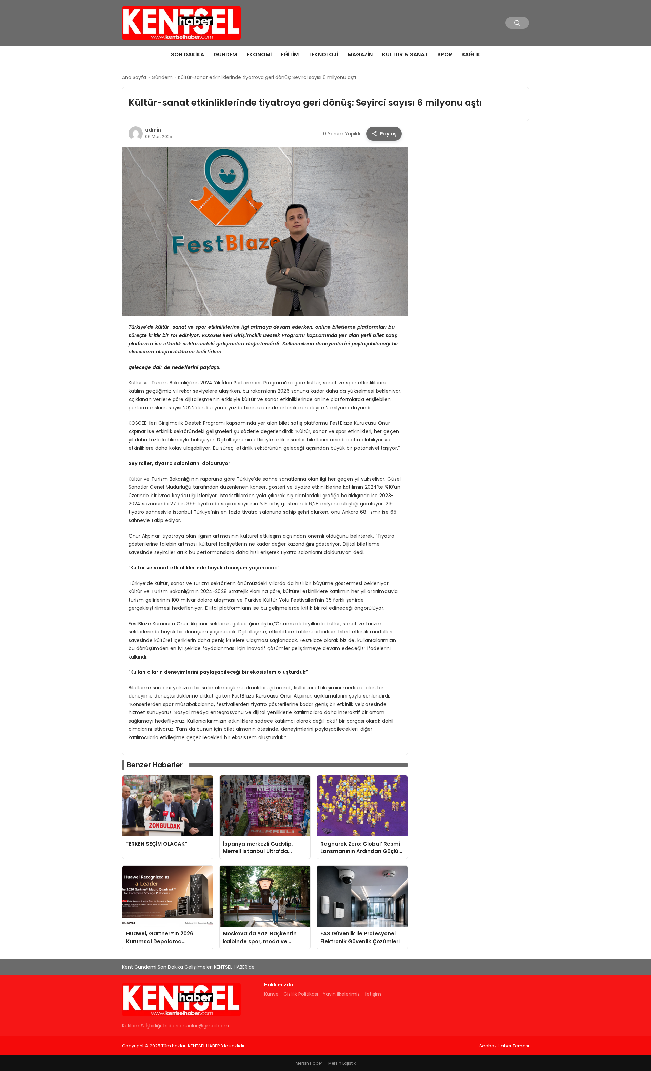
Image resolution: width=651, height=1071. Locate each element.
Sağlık (470, 54)
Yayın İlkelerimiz (341, 994)
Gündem (225, 54)
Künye (271, 994)
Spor (444, 54)
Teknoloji (323, 54)
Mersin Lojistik (342, 1063)
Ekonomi (259, 54)
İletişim (372, 994)
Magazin (360, 54)
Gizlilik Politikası (300, 994)
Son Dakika (187, 54)
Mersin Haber (309, 1063)
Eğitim (290, 54)
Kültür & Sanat (405, 54)
